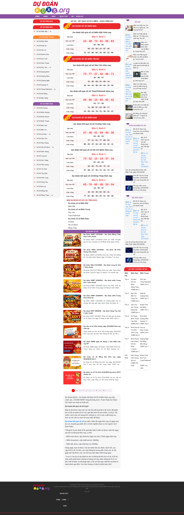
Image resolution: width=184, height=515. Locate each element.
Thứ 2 (127, 279)
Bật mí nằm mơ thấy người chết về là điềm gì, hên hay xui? (141, 76)
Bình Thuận (135, 318)
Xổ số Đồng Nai (42, 191)
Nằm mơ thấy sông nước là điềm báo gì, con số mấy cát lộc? (140, 86)
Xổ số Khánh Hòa (42, 54)
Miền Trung (144, 273)
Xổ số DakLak (41, 45)
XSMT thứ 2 (144, 284)
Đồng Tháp (72, 228)
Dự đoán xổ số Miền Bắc (78, 203)
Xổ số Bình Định (42, 41)
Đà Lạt (133, 360)
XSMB (37, 16)
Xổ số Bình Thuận (42, 121)
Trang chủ (64, 493)
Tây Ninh (134, 321)
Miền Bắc (71, 206)
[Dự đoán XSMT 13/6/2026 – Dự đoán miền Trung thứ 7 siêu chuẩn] (72, 286)
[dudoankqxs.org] (51, 7)
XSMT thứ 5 (144, 324)
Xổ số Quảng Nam (43, 76)
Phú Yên (71, 212)
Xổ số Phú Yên (41, 67)
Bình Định (143, 316)
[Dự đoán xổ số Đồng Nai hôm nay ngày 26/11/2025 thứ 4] (72, 362)
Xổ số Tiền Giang (42, 164)
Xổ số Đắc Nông (42, 98)
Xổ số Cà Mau (41, 134)
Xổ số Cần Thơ (41, 138)
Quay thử (64, 16)
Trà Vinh (134, 330)
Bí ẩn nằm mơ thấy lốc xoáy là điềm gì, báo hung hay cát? (141, 107)
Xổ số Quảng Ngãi (43, 80)
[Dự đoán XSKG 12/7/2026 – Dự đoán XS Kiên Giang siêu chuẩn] (72, 255)
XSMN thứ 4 (135, 312)
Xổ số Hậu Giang (42, 143)
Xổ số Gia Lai (41, 50)
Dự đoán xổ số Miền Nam (78, 219)
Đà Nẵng (143, 307)
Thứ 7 (127, 339)
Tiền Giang (135, 358)
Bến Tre (133, 296)
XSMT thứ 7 (144, 346)
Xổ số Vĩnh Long (42, 178)
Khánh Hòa (144, 305)
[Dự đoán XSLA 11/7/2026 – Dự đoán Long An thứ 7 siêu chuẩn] (72, 270)
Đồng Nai (134, 310)
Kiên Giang (135, 355)
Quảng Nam (144, 296)
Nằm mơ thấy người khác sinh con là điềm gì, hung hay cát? (141, 46)
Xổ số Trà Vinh (41, 169)
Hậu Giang (134, 341)
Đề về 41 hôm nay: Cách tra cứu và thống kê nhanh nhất (141, 131)
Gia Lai (142, 327)
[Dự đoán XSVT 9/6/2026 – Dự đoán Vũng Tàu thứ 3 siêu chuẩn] (72, 316)
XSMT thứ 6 (144, 332)
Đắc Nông (143, 344)
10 (103, 390)
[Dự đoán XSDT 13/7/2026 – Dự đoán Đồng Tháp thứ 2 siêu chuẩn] (72, 240)
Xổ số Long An (41, 156)
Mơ (72, 16)
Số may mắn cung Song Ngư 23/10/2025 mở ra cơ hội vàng (140, 188)
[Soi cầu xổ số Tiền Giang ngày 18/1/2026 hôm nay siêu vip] (72, 332)
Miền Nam (134, 273)
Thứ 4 (127, 305)
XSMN (45, 16)
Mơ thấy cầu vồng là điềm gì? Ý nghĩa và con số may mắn (140, 116)
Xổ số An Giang (41, 108)
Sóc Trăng (134, 307)
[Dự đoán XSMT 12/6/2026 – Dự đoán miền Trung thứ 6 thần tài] (72, 301)
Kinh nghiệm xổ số (137, 125)
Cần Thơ (134, 305)
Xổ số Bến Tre (41, 130)
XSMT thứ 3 (144, 298)
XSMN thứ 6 (135, 335)
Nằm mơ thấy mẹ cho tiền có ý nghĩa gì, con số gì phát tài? (141, 27)
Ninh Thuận (144, 330)
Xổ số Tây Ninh (41, 173)
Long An (134, 349)
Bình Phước (135, 339)
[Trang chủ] (33, 16)
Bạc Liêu (134, 293)
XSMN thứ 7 (135, 351)
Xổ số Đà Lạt (41, 186)
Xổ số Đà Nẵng (41, 93)
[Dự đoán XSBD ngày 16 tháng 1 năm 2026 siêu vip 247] (72, 347)
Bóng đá (79, 16)
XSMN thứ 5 (135, 324)
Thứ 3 (127, 293)
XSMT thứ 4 (144, 310)
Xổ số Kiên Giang (42, 151)
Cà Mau (71, 222)
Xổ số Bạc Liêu (41, 125)
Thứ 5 (127, 316)
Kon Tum (143, 358)
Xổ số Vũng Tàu (42, 182)
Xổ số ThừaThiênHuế (44, 89)
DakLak (142, 293)
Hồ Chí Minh (73, 225)
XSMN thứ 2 (135, 289)
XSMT (54, 16)
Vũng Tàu (134, 298)
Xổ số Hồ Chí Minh (43, 147)
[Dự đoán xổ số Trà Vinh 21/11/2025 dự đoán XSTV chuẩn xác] (72, 378)
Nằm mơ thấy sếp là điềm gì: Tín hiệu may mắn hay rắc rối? (140, 36)
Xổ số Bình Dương (43, 112)
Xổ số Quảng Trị (42, 85)
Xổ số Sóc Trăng (42, 160)
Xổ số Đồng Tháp (42, 195)
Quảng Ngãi (144, 339)
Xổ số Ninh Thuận (42, 63)
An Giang (134, 316)
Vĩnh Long (134, 332)
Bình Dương (135, 327)
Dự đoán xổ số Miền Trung (79, 209)
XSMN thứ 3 (135, 301)
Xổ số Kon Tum (41, 59)
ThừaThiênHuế (74, 216)
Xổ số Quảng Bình (43, 72)
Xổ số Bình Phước (42, 117)
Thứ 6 (127, 327)
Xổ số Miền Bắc (42, 31)
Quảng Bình (144, 318)
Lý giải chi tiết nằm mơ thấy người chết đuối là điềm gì (141, 65)
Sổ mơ (137, 22)
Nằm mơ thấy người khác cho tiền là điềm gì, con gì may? (140, 57)
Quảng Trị (143, 321)
